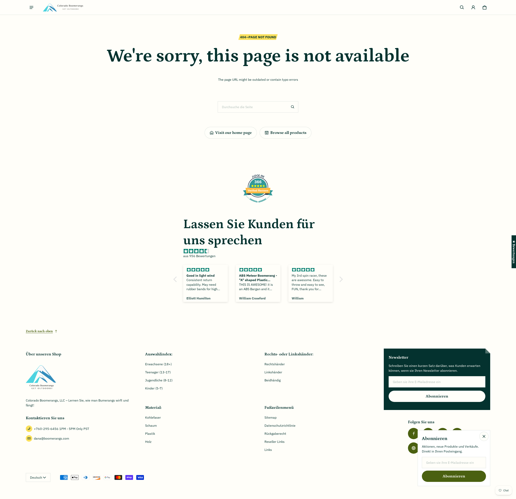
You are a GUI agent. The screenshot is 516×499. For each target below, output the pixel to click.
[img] (260, 251)
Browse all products (288, 132)
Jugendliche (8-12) (159, 380)
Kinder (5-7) (154, 388)
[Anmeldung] (473, 7)
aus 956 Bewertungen (199, 256)
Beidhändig (272, 380)
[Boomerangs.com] (63, 7)
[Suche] (292, 107)
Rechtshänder (274, 364)
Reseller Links (274, 442)
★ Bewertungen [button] (514, 251)
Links (268, 450)
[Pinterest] (413, 448)
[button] (462, 7)
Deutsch (36, 477)
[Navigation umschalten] (31, 7)
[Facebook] (413, 433)
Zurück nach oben (39, 331)
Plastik (150, 434)
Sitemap (270, 417)
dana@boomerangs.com (51, 438)
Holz (148, 442)
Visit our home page (233, 132)
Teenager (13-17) (158, 372)
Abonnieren (437, 396)
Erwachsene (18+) (158, 364)
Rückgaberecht (275, 434)
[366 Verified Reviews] (258, 204)
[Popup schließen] (484, 436)
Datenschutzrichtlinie (279, 425)
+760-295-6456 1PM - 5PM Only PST (61, 429)
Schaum (151, 425)
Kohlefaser (153, 417)
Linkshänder (273, 372)
